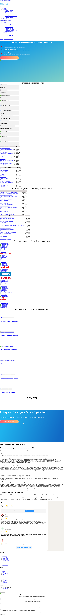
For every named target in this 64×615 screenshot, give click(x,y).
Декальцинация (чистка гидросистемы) (8, 196)
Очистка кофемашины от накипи (7, 219)
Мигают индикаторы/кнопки (6, 160)
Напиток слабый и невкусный (6, 153)
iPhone (3, 571)
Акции (3, 581)
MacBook (4, 569)
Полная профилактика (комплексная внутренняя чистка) (12, 225)
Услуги (4, 579)
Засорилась (2, 175)
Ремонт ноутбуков (9, 13)
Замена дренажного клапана (6, 233)
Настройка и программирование (7, 214)
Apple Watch (5, 573)
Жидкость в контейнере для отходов (8, 172)
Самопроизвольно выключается (7, 149)
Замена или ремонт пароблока (6, 221)
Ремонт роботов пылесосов (11, 16)
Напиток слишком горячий (6, 157)
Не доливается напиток (5, 148)
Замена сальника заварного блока (7, 218)
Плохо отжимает (3, 179)
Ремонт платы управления (5, 239)
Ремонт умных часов (9, 14)
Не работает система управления (7, 161)
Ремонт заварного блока (5, 228)
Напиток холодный (4, 170)
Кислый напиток (3, 183)
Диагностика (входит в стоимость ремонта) (9, 192)
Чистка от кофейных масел (6, 201)
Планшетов (4, 557)
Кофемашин (5, 565)
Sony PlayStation (5, 564)
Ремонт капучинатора (5, 206)
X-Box (3, 562)
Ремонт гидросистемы (5, 210)
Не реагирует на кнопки (5, 154)
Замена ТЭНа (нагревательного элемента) (9, 207)
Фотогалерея (5, 580)
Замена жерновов (4, 200)
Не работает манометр (5, 181)
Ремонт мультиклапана (5, 230)
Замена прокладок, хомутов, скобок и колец (9, 193)
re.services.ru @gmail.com (7, 589)
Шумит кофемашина (4, 168)
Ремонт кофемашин (8, 39)
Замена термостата (4, 203)
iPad (3, 572)
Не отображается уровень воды (7, 182)
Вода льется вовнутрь (4, 185)
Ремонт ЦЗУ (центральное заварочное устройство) (11, 212)
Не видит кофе (3, 177)
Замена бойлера (3, 224)
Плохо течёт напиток (4, 178)
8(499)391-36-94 (6, 35)
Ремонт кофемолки (4, 197)
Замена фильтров (3, 236)
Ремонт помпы (3, 222)
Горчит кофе (2, 186)
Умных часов (5, 559)
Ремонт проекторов (9, 17)
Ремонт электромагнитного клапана (8, 232)
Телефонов (4, 556)
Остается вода (3, 164)
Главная (4, 8)
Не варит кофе (3, 159)
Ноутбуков (4, 555)
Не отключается (3, 152)
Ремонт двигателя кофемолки (6, 204)
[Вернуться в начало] (5, 0)
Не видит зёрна (3, 156)
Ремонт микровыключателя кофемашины (9, 226)
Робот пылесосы (6, 560)
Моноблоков (5, 558)
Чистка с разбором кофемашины (7, 229)
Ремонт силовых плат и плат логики (8, 237)
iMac (3, 574)
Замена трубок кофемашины (6, 195)
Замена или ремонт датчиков (6, 217)
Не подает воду (3, 150)
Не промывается (3, 171)
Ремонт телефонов (9, 10)
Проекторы (4, 561)
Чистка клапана (3, 235)
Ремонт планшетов (9, 12)
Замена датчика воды (4, 208)
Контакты (4, 18)
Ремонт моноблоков (9, 11)
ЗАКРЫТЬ (2, 614)
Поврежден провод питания (6, 163)
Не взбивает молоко (4, 165)
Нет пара (2, 174)
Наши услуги (5, 9)
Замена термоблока (4, 211)
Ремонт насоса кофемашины (6, 199)
